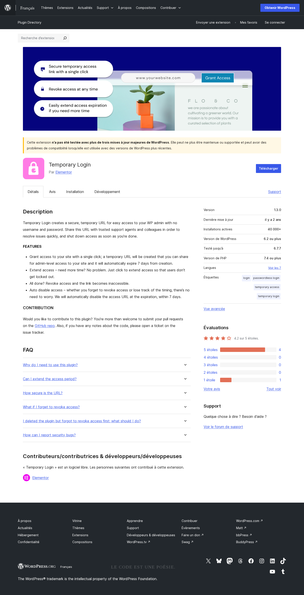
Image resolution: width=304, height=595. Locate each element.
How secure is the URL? (43, 393)
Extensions (80, 535)
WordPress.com (249, 521)
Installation (75, 191)
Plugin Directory (29, 22)
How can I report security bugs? (49, 435)
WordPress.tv (138, 542)
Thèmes (78, 528)
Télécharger (268, 168)
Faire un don (193, 535)
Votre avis (212, 389)
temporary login (268, 296)
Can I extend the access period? (50, 379)
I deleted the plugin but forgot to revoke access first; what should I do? (82, 421)
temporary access (267, 287)
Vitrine (77, 521)
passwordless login (266, 278)
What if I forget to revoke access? (51, 407)
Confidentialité (28, 542)
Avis (52, 191)
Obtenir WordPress (280, 8)
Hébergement (28, 535)
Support (274, 191)
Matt (241, 528)
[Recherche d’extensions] (65, 38)
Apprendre (135, 521)
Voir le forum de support (223, 426)
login (246, 278)
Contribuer (189, 521)
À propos (24, 521)
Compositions (82, 542)
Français (66, 567)
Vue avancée (214, 309)
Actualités (25, 528)
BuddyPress (247, 542)
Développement (107, 191)
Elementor (63, 172)
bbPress (244, 535)
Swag (188, 542)
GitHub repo (45, 325)
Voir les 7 (274, 268)
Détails (33, 191)
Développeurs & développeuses (151, 535)
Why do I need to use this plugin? (50, 365)
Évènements (191, 528)
